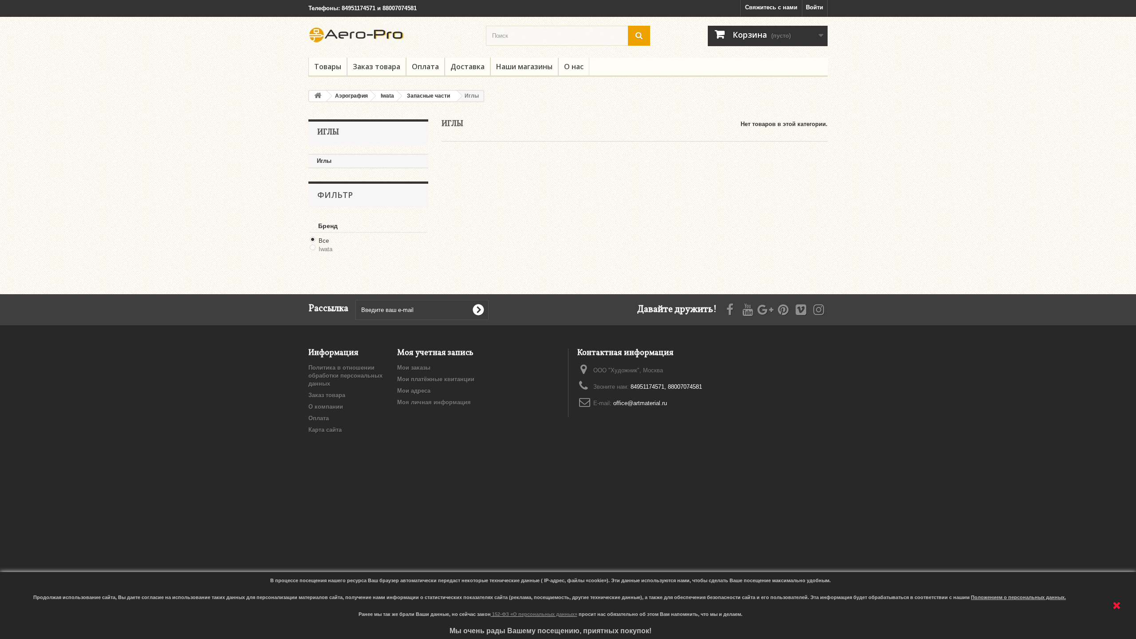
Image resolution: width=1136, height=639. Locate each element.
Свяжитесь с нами (771, 7)
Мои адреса (413, 390)
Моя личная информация (434, 402)
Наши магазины (524, 66)
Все (324, 240)
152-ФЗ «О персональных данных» (534, 614)
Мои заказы (413, 367)
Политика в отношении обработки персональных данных (345, 375)
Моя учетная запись (435, 353)
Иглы (324, 161)
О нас (574, 66)
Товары (327, 66)
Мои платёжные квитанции (435, 379)
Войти (814, 7)
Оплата (425, 66)
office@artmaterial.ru (640, 403)
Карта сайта (325, 429)
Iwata (325, 249)
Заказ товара (376, 66)
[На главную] (317, 96)
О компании (325, 406)
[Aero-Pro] (390, 35)
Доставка (467, 66)
